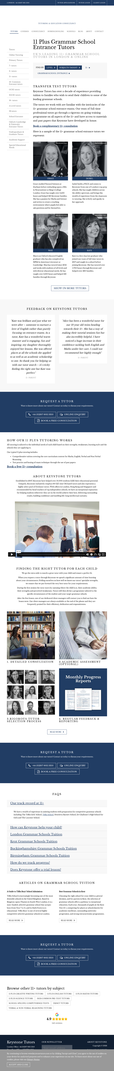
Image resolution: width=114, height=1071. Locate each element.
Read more (56, 732)
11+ (86, 68)
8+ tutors (13, 71)
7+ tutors (12, 66)
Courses (25, 31)
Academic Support (17, 140)
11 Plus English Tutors (59, 994)
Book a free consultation (58, 420)
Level (50, 68)
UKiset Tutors (61, 1003)
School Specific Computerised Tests (29, 1003)
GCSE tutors (14, 90)
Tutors (14, 31)
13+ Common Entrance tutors (15, 83)
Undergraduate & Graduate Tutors (16, 133)
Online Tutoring (16, 55)
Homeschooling (56, 31)
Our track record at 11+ (27, 803)
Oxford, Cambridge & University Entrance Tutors (17, 124)
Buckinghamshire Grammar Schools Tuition (43, 848)
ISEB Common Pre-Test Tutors (53, 998)
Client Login (99, 2)
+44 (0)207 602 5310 (22, 2)
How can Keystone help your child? (36, 827)
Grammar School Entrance (53, 73)
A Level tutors (15, 106)
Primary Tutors (15, 60)
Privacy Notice (33, 1059)
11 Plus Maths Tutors (87, 994)
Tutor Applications (66, 2)
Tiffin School (48, 815)
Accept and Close (18, 1065)
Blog (80, 31)
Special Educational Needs (17, 146)
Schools (71, 31)
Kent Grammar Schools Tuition (33, 841)
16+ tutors (13, 100)
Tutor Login (84, 2)
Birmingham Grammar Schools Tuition (40, 855)
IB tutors (13, 111)
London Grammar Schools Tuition (36, 834)
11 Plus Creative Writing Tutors (26, 994)
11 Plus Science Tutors (21, 998)
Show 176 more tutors (70, 288)
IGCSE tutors (14, 95)
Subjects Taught (68, 68)
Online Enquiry (75, 414)
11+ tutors (13, 76)
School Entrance (16, 116)
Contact (99, 31)
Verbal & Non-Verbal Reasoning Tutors (30, 1008)
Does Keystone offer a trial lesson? (35, 869)
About (89, 31)
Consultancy (38, 31)
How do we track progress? (30, 862)
